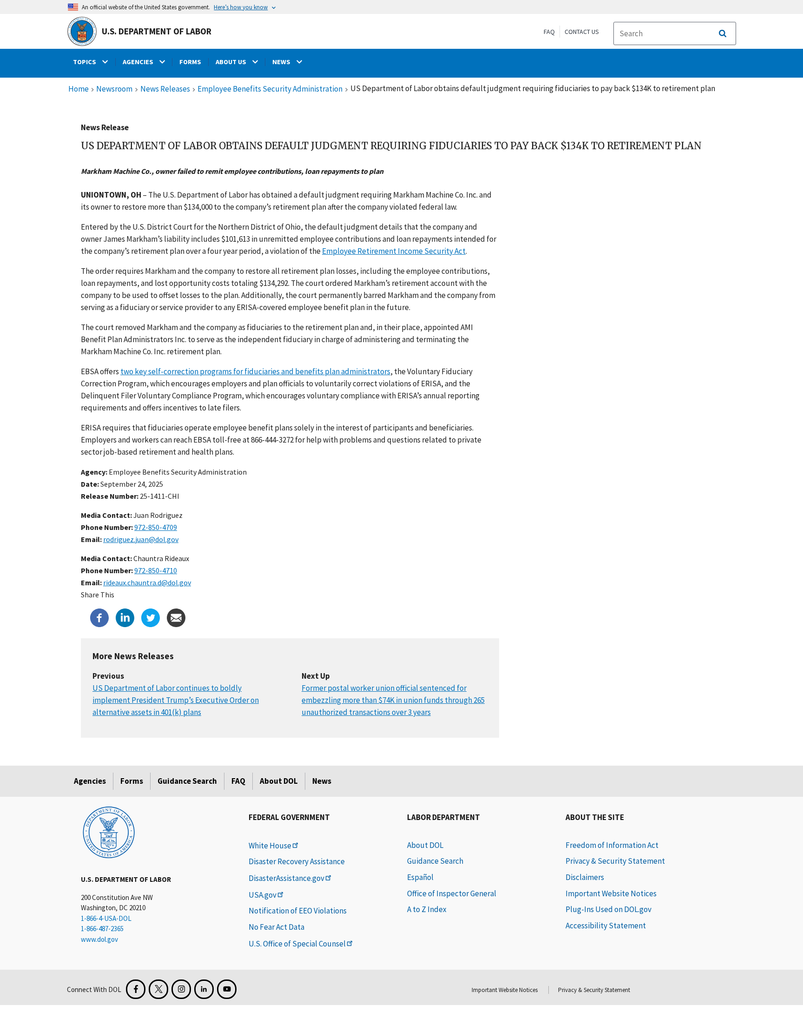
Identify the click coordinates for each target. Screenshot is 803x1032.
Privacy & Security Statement (615, 861)
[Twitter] (150, 617)
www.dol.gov (99, 939)
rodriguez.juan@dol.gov (140, 539)
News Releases (165, 89)
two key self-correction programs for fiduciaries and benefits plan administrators (255, 371)
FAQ (549, 31)
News (321, 781)
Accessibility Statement (606, 925)
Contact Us (582, 31)
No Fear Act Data (276, 927)
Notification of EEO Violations (298, 911)
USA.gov (262, 895)
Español (420, 877)
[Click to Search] (722, 33)
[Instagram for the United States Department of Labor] (181, 989)
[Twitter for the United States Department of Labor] (158, 989)
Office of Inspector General (451, 893)
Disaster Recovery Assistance (297, 861)
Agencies (90, 781)
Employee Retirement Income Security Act (394, 251)
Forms (131, 781)
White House (270, 845)
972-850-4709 (155, 527)
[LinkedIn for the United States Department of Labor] (204, 989)
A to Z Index (427, 909)
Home (78, 89)
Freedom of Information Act (612, 845)
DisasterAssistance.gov (286, 878)
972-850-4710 (155, 570)
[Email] (176, 617)
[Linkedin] (125, 617)
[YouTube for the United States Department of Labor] (227, 989)
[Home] (109, 832)
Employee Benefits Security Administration (269, 89)
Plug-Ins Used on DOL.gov (609, 909)
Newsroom (114, 89)
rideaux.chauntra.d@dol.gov (147, 582)
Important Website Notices (611, 893)
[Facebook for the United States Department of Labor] (135, 989)
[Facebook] (99, 617)
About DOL (279, 781)
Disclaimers (585, 877)
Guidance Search (187, 781)
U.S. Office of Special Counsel (297, 944)
